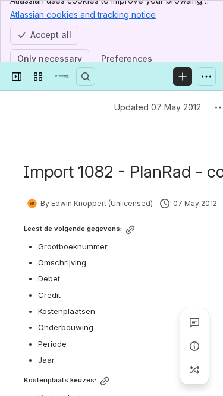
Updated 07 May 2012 (157, 107)
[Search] (85, 76)
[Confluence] (61, 76)
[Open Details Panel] (194, 346)
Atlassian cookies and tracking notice (83, 14)
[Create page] (194, 369)
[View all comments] (194, 322)
